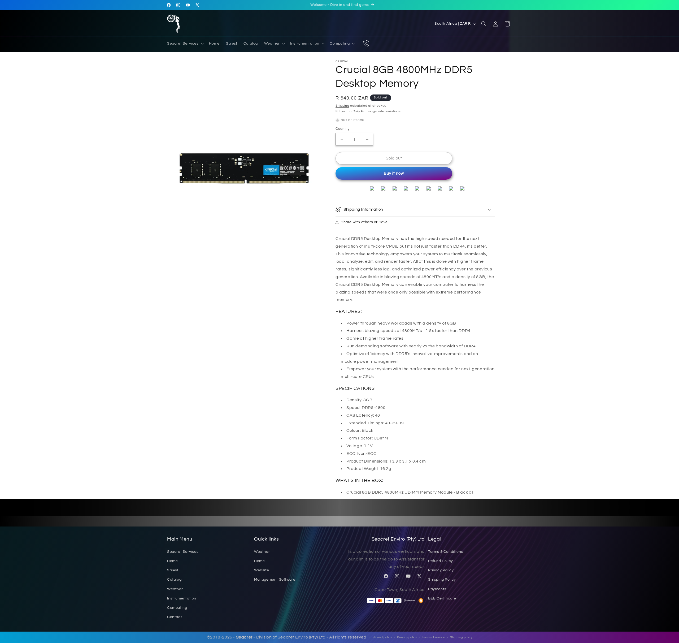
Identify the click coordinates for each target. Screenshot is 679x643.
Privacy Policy (441, 570)
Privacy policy (407, 637)
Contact (174, 617)
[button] (185, 43)
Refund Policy (440, 561)
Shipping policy (461, 637)
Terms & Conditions (445, 552)
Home (172, 561)
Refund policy (382, 637)
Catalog (174, 579)
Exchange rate (373, 111)
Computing (177, 608)
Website (261, 570)
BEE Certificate (442, 598)
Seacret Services (183, 552)
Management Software (274, 579)
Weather (175, 589)
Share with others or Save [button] (364, 222)
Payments (437, 589)
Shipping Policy (442, 579)
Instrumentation (181, 598)
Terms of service (433, 637)
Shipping (342, 105)
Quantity (342, 129)
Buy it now (394, 173)
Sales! (172, 570)
